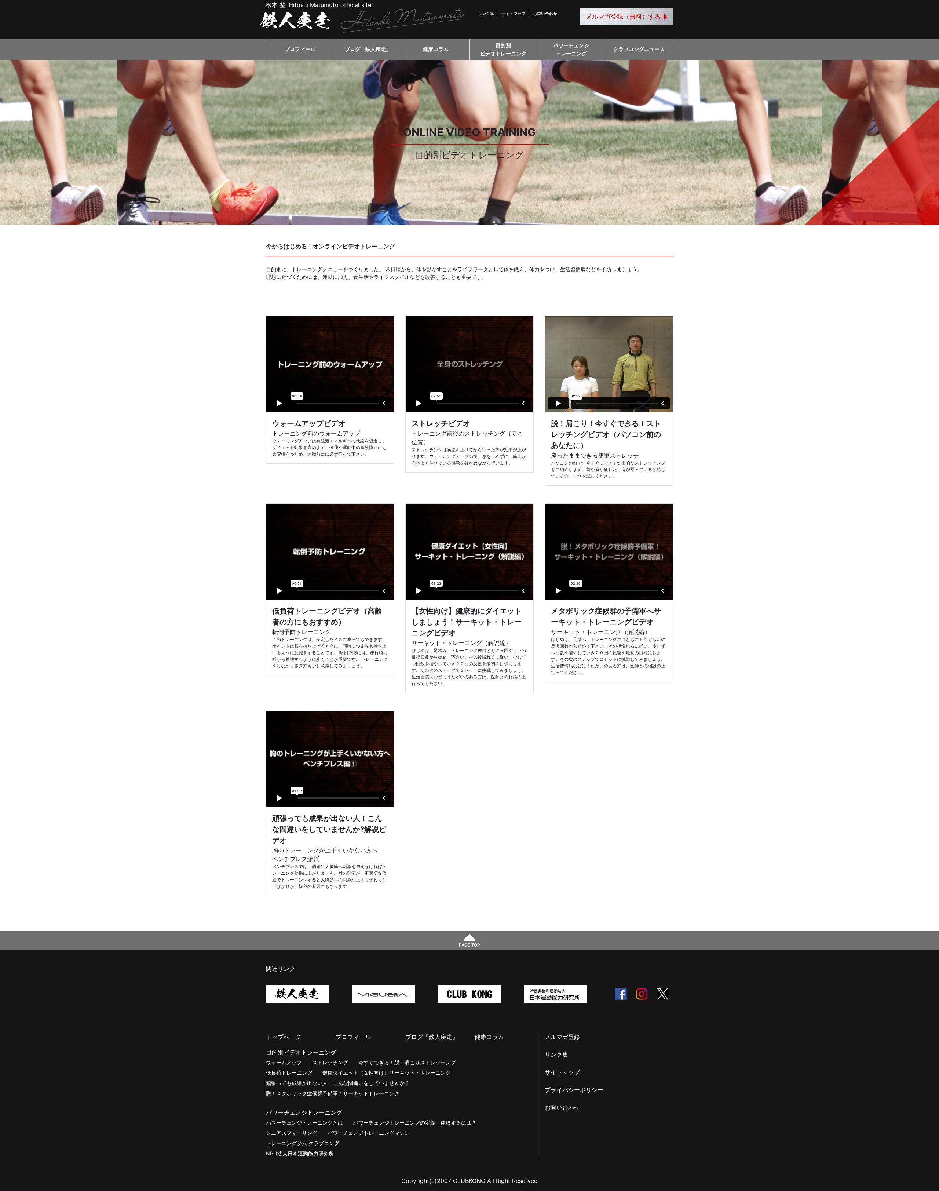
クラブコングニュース (639, 49)
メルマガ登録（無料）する (623, 16)
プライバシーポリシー (574, 1089)
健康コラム (436, 49)
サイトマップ (513, 13)
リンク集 (486, 13)
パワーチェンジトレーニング (571, 49)
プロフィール (300, 49)
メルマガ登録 (562, 1037)
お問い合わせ (545, 13)
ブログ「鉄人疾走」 (368, 49)
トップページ (283, 1037)
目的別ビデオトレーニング (503, 49)
